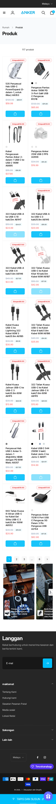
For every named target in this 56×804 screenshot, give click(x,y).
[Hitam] (32, 83)
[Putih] (32, 147)
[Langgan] (47, 663)
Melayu (45, 3)
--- (22, 790)
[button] (4, 12)
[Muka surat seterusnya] (47, 559)
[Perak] (36, 83)
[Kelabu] (6, 444)
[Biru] (40, 444)
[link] (9, 559)
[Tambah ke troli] (15, 114)
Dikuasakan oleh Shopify (33, 790)
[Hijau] (44, 444)
